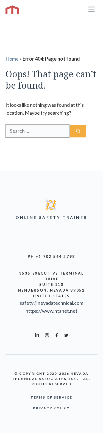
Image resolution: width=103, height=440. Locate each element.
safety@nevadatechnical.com (51, 303)
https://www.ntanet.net (51, 311)
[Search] (78, 131)
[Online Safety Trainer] (12, 9)
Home (12, 59)
